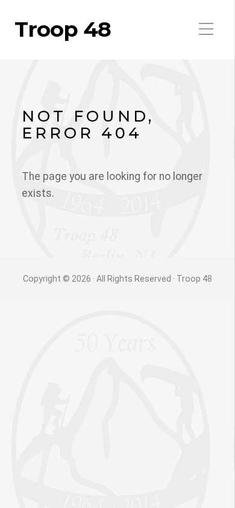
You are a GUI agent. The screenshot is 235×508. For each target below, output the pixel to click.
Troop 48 (62, 29)
